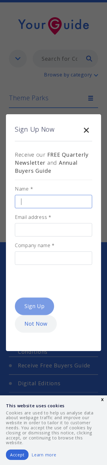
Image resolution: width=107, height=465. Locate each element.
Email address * (33, 217)
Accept (17, 455)
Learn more (44, 455)
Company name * (35, 245)
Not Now (35, 323)
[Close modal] (86, 129)
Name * (24, 189)
